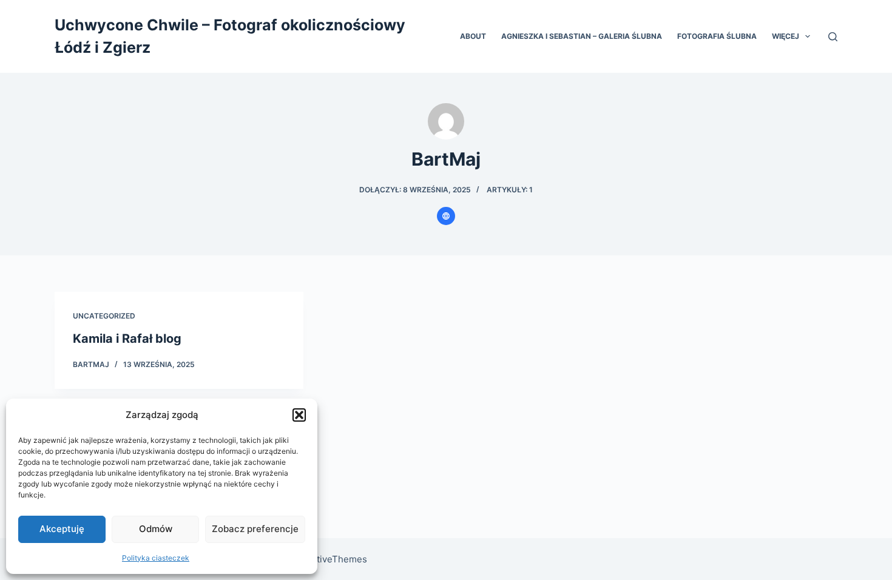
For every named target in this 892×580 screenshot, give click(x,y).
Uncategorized (104, 315)
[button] (299, 415)
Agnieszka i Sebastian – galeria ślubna (581, 36)
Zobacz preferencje (255, 528)
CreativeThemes (331, 559)
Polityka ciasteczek (155, 557)
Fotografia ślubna (717, 36)
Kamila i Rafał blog (127, 338)
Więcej (785, 36)
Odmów (155, 528)
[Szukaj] (832, 36)
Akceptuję (61, 528)
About (473, 36)
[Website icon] (446, 216)
